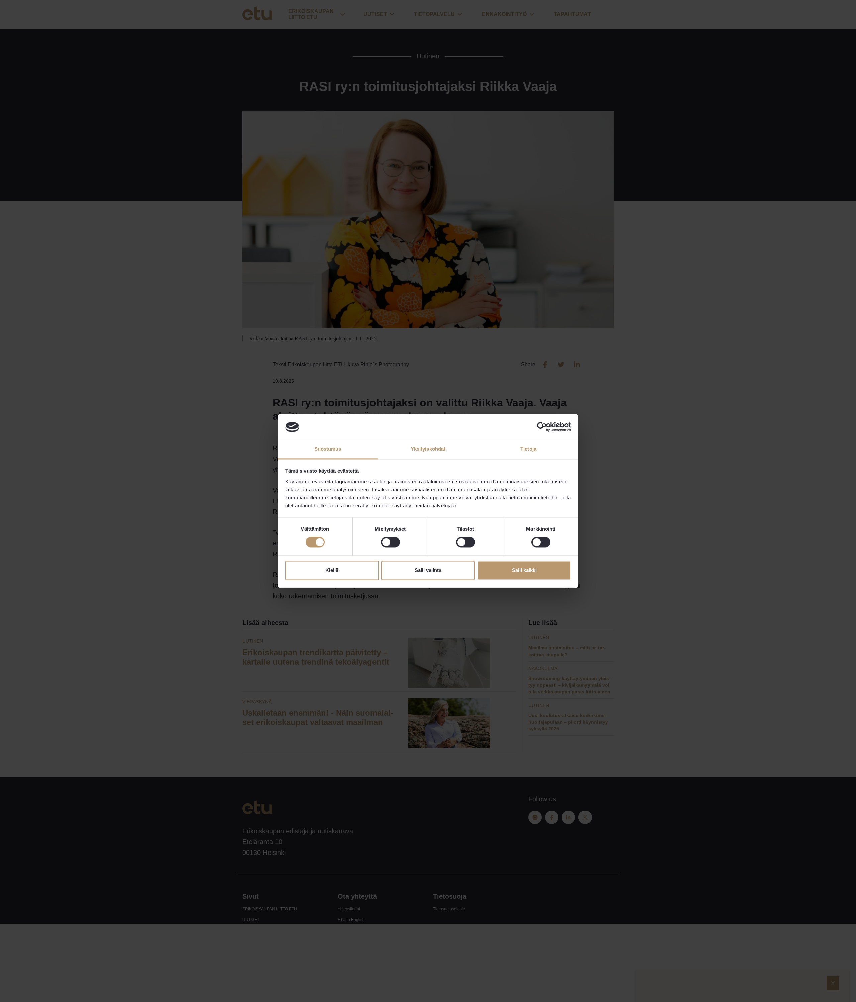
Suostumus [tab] (327, 449)
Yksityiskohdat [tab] (428, 449)
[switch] (390, 542)
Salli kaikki (524, 570)
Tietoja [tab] (528, 449)
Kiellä (331, 570)
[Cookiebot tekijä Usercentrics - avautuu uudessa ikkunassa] (542, 427)
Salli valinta (428, 570)
